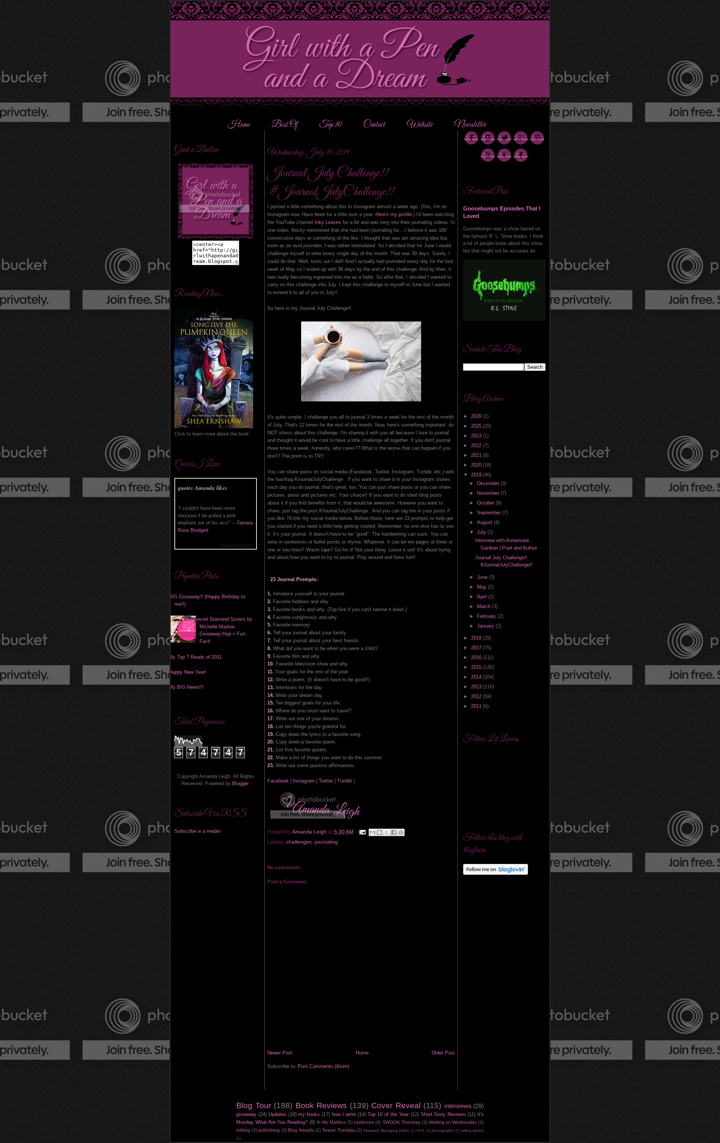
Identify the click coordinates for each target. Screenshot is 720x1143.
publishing (269, 1130)
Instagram (304, 781)
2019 (477, 475)
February (487, 616)
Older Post (443, 1053)
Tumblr (344, 781)
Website (420, 125)
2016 (477, 657)
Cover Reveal (396, 1105)
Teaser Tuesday (338, 1130)
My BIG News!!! (186, 687)
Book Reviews (321, 1105)
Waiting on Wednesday (453, 1122)
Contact (374, 125)
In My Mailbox (331, 1122)
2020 (477, 465)
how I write (344, 1114)
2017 (477, 647)
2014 (477, 677)
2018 (477, 638)
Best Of (285, 125)
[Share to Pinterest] (401, 832)
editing (243, 1130)
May (482, 587)
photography (443, 1130)
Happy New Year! (187, 672)
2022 (477, 445)
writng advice (472, 1130)
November (489, 493)
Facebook (278, 781)
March (484, 606)
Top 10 (331, 125)
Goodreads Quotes (237, 545)
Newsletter (470, 125)
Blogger (240, 783)
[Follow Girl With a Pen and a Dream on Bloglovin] (495, 873)
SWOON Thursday (401, 1122)
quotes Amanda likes (202, 488)
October (486, 503)
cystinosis (364, 1122)
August (485, 522)
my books (309, 1114)
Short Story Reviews (443, 1114)
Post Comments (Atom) (323, 1066)
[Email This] (372, 832)
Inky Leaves (329, 222)
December (489, 483)
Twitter (326, 781)
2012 (477, 696)
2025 (477, 426)
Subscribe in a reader (197, 831)
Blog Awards (301, 1130)
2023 (477, 436)
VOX (420, 1130)
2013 (477, 686)
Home (239, 125)
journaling (326, 842)
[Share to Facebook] (394, 832)
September (489, 512)
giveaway (246, 1114)
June (483, 577)
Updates (277, 1114)
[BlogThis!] (379, 832)
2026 (477, 416)
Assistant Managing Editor (386, 1130)
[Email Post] (362, 832)
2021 (477, 455)
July (482, 532)
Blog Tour (253, 1105)
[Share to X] (386, 832)
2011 (477, 706)
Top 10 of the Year (388, 1114)
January (486, 626)
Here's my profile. (394, 214)
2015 (477, 667)
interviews (457, 1106)
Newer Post (279, 1053)
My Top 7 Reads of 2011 (195, 657)
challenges (299, 842)
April (482, 596)
